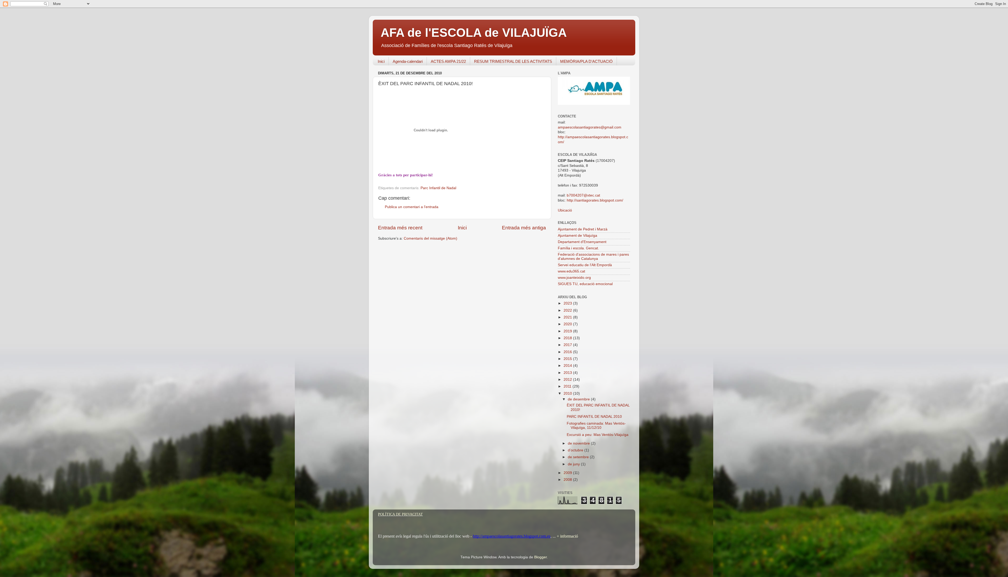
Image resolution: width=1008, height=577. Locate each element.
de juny (574, 464)
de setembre (579, 457)
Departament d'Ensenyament (582, 242)
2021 (568, 317)
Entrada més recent (400, 227)
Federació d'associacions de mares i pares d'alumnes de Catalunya (593, 257)
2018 (568, 338)
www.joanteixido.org (574, 278)
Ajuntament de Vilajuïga (577, 236)
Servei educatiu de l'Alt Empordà (585, 265)
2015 (568, 359)
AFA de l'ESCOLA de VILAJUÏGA (474, 32)
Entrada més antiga (524, 227)
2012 (568, 380)
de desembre (579, 399)
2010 (568, 393)
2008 (568, 480)
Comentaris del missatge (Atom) (430, 238)
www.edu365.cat (571, 271)
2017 (568, 345)
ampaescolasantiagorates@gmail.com (589, 127)
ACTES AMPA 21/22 (448, 61)
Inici (381, 61)
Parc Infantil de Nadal (438, 188)
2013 (568, 373)
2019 (568, 331)
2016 (568, 352)
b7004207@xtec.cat (583, 195)
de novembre (579, 443)
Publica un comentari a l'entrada (411, 207)
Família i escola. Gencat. (578, 248)
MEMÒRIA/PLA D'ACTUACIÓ (586, 61)
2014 (568, 366)
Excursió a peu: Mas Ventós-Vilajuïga (597, 435)
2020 (568, 324)
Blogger (540, 557)
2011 (568, 386)
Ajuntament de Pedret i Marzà (582, 229)
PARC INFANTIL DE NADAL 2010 (594, 417)
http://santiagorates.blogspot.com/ (595, 200)
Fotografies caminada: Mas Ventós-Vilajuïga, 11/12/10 (596, 425)
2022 (568, 310)
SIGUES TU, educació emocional (585, 284)
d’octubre (576, 450)
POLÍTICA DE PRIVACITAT (400, 514)
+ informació (567, 536)
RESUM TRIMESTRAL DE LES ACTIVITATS (513, 61)
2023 (568, 303)
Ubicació (565, 210)
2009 (568, 473)
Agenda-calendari (408, 61)
